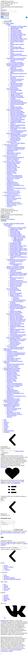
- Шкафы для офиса (15, 94)
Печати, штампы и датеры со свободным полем (14, 204)
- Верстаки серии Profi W (16, 114)
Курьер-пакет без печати (13, 191)
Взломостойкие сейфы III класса (18, 252)
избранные (17, 483)
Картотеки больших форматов (18, 307)
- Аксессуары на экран (16, 118)
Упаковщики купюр (12, 150)
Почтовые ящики (14, 344)
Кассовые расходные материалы (15, 157)
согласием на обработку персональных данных (11, 650)
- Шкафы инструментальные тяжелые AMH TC (17, 125)
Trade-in (6, 425)
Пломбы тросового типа (13, 167)
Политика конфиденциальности (12, 579)
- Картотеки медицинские (17, 79)
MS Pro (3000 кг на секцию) (17, 340)
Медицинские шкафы (15, 272)
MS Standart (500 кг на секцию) (18, 339)
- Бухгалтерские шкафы (16, 93)
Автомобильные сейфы (16, 229)
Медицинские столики (16, 283)
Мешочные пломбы (12, 165)
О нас (5, 421)
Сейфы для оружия (18, 238)
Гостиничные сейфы (15, 244)
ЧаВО (5, 600)
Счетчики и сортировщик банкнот (16, 147)
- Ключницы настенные (16, 62)
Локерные (15, 297)
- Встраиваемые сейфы (16, 36)
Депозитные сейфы (15, 231)
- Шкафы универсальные (16, 108)
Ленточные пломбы (12, 170)
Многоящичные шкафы (16, 305)
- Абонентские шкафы (16, 107)
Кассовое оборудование (11, 144)
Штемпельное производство (12, 195)
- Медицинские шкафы (16, 69)
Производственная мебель (14, 109)
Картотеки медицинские (16, 280)
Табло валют (10, 151)
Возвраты (6, 598)
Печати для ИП (11, 196)
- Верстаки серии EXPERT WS (18, 115)
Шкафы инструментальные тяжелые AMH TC (17, 330)
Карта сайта (7, 599)
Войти (2, 454)
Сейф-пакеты (10, 181)
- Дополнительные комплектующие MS (15, 138)
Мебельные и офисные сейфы (18, 227)
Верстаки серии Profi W (16, 318)
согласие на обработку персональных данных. (13, 532)
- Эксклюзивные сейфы (16, 33)
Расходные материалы (11, 156)
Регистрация (4, 467)
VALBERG (16, 265)
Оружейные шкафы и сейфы (17, 236)
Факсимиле (10, 201)
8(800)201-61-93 (5, 13)
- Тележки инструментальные (18, 116)
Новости (6, 590)
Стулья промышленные (16, 336)
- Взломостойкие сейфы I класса (18, 38)
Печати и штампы (8, 567)
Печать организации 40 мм (14, 198)
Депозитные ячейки (15, 233)
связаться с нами (11, 542)
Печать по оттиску (12, 199)
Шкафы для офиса (15, 294)
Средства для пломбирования (15, 177)
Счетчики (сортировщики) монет (15, 148)
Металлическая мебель (13, 88)
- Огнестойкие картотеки (16, 40)
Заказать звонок (5, 15)
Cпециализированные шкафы (18, 334)
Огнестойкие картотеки (16, 247)
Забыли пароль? (19, 451)
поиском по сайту (5, 543)
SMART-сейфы (14, 230)
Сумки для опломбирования (14, 175)
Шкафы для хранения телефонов (15, 63)
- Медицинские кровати (16, 84)
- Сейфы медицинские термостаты (16, 67)
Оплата (6, 428)
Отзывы (6, 423)
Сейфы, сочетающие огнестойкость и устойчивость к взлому (18, 257)
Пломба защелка (11, 171)
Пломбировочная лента (13, 184)
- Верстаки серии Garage (16, 111)
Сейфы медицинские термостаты (15, 270)
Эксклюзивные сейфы (16, 234)
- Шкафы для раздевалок (16, 95)
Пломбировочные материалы (13, 161)
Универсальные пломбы (13, 163)
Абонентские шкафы (15, 311)
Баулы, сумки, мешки (12, 160)
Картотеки (13, 291)
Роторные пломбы (12, 168)
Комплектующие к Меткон (17, 347)
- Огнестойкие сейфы (15, 47)
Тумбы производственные (17, 323)
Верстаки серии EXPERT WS (18, 319)
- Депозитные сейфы (15, 30)
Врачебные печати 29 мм (13, 202)
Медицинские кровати (16, 284)
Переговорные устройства (14, 153)
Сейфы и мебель (9, 23)
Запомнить (5, 452)
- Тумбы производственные (17, 119)
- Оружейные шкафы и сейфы (18, 34)
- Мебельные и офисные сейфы (18, 26)
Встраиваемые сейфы (15, 243)
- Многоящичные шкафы (16, 101)
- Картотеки (13, 91)
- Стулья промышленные (16, 132)
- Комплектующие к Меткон (17, 143)
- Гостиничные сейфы (16, 37)
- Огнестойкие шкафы (16, 90)
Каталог (6, 565)
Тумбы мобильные (15, 304)
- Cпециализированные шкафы (18, 130)
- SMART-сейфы (14, 29)
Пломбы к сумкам (11, 172)
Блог (5, 419)
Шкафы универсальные (19, 300)
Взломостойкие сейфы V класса (18, 248)
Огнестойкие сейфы (15, 251)
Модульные (16, 298)
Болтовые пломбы (11, 164)
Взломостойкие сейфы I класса (18, 245)
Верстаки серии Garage (16, 315)
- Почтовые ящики (15, 140)
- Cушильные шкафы (15, 120)
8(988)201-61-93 (5, 14)
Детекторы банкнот (12, 146)
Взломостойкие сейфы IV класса (18, 250)
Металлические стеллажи (13, 133)
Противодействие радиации (12, 192)
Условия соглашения (9, 577)
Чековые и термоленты (13, 158)
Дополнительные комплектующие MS (15, 342)
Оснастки (9, 206)
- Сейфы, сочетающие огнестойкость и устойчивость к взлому (18, 55)
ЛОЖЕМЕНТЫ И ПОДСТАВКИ (18, 240)
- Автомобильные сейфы (16, 27)
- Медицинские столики (16, 83)
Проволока (10, 174)
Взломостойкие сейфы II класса (18, 254)
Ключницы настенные (16, 263)
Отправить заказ (19, 529)
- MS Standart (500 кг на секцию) (18, 134)
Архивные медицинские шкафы (18, 273)
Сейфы (9, 24)
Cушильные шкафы (15, 325)
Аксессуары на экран (15, 322)
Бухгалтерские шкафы (16, 293)
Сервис (6, 429)
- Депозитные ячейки (15, 31)
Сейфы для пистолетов (19, 237)
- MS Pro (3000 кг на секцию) (17, 136)
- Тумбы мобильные (15, 100)
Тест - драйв (7, 588)
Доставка (6, 426)
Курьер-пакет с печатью (13, 178)
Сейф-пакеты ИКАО (12, 182)
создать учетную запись (14, 481)
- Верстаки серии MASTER (17, 112)
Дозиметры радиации (12, 193)
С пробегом (7, 569)
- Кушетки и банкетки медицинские (16, 86)
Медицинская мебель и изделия (15, 65)
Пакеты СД (10, 179)
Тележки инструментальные (17, 321)
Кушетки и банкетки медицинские (15, 286)
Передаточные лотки (12, 154)
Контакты (6, 422)
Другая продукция (12, 141)
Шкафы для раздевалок (16, 295)
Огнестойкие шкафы (15, 290)
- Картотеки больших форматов (18, 102)
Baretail (3, 620)
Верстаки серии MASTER (17, 316)
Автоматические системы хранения (16, 58)
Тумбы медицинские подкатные (18, 282)
